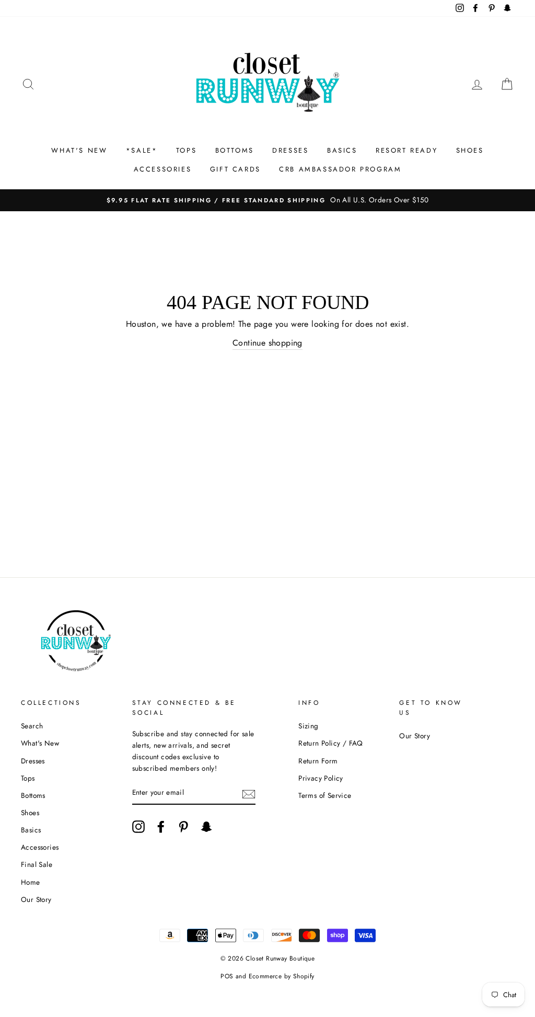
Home (30, 882)
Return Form (318, 761)
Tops (28, 778)
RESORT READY (406, 150)
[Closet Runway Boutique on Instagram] (138, 826)
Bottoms (33, 795)
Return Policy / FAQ (330, 743)
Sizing (308, 726)
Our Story (36, 899)
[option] (267, 200)
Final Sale (36, 864)
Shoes (30, 812)
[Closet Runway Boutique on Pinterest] (183, 826)
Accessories (40, 847)
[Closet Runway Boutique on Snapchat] (206, 826)
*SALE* (142, 150)
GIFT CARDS (235, 169)
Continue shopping (267, 343)
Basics (31, 830)
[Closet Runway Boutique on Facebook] (161, 826)
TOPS (186, 150)
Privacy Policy (320, 778)
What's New (40, 743)
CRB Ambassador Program (340, 169)
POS (226, 976)
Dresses (33, 761)
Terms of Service (324, 795)
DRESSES (290, 150)
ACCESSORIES (163, 169)
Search (32, 726)
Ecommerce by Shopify (282, 976)
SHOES (470, 150)
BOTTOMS (234, 150)
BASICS (342, 150)
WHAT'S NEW (79, 150)
